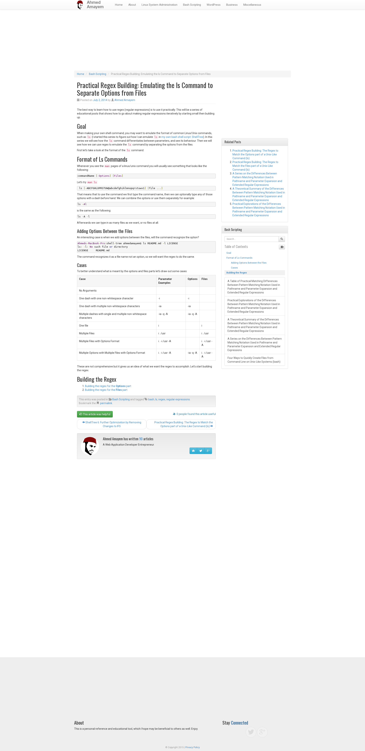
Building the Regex (236, 272)
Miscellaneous (252, 4)
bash (151, 399)
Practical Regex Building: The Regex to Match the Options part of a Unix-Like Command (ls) (183, 424)
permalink (106, 403)
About (132, 4)
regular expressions (178, 399)
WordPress (214, 4)
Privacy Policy (192, 747)
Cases (232, 267)
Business (232, 4)
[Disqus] (146, 510)
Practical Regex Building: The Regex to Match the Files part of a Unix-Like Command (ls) (255, 166)
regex (161, 399)
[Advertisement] (182, 42)
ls (156, 399)
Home (119, 4)
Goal (228, 253)
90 (141, 438)
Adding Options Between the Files (246, 262)
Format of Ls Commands (239, 258)
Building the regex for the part (108, 386)
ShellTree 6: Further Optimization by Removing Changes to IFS (113, 424)
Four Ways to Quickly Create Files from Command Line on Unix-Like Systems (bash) (254, 359)
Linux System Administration (159, 4)
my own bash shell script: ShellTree (182, 136)
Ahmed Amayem (124, 100)
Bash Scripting (192, 4)
